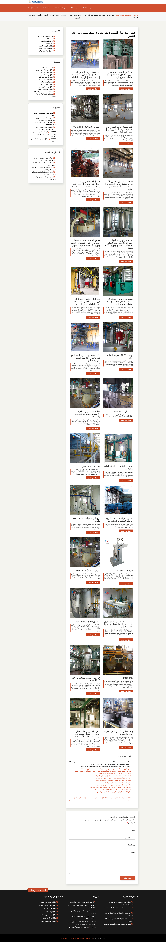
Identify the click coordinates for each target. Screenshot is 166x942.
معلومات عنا (75, 8)
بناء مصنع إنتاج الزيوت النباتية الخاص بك (80, 938)
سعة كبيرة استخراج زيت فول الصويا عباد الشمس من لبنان (113, 780)
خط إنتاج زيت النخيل (47, 75)
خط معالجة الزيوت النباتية (45, 48)
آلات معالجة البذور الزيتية (45, 36)
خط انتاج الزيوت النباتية (46, 46)
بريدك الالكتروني (129, 837)
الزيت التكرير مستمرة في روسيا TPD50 (81, 902)
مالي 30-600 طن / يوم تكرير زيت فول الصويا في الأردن (114, 792)
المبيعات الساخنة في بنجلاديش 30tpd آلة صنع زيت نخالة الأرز (112, 789)
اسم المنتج (131, 823)
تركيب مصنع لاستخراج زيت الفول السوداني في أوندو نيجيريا (113, 785)
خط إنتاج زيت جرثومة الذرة (45, 79)
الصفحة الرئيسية (33, 8)
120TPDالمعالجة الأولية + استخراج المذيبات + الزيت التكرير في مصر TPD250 (44, 134)
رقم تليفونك (131, 845)
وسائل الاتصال (87, 8)
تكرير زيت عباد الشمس (46, 67)
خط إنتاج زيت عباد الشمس (45, 89)
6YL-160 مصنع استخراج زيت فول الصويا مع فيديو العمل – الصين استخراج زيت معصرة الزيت (103, 771)
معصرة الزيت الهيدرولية (46, 77)
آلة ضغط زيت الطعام (47, 41)
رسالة (133, 852)
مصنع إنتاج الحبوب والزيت (45, 51)
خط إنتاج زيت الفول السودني (44, 70)
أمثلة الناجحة (57, 8)
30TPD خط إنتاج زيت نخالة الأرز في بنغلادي (81, 927)
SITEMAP (64, 938)
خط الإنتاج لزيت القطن (46, 84)
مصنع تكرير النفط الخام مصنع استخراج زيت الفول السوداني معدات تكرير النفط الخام (105, 769)
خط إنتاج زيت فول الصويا (45, 87)
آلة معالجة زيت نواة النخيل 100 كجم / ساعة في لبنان (115, 773)
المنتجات (45, 8)
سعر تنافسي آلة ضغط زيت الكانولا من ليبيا (118, 782)
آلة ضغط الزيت (48, 39)
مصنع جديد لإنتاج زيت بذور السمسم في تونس (117, 924)
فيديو (65, 8)
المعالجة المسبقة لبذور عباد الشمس (42, 91)
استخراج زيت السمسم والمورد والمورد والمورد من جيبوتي (113, 778)
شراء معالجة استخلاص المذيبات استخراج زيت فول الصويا (113, 776)
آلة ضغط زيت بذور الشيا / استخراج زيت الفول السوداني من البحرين (110, 787)
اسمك (132, 830)
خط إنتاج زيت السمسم (46, 72)
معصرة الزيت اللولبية (47, 82)
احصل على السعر (126, 89)
